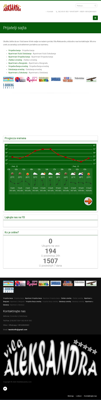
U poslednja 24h (50, 255)
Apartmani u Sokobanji (17, 73)
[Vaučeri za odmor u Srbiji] (68, 80)
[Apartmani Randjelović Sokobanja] (33, 80)
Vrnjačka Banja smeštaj (18, 66)
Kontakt (50, 12)
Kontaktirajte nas (90, 396)
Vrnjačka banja (14, 50)
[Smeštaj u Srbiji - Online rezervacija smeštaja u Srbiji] (9, 87)
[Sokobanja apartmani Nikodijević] (21, 80)
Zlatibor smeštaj (15, 60)
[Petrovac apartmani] (9, 80)
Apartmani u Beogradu (17, 63)
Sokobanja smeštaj (16, 69)
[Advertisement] (50, 114)
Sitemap (71, 396)
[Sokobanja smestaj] (56, 80)
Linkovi (79, 396)
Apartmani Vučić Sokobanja (19, 54)
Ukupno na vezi (50, 245)
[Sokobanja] (44, 80)
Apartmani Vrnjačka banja (19, 57)
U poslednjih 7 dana (50, 265)
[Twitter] (5, 389)
